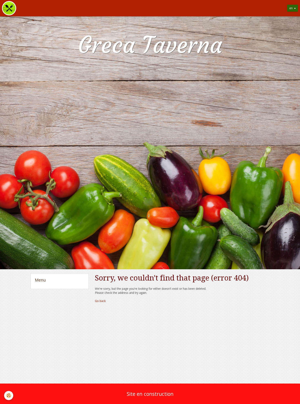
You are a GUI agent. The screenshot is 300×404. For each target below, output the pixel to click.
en (291, 8)
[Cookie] (8, 395)
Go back (100, 301)
